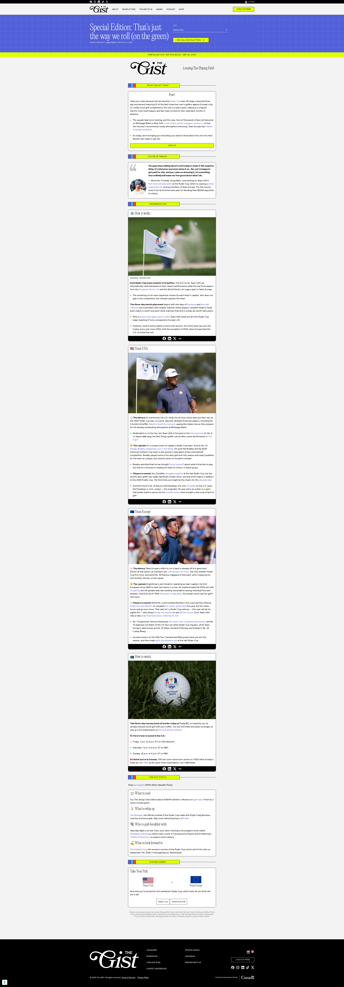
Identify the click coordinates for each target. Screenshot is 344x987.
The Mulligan (136, 815)
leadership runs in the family (159, 448)
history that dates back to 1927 (154, 316)
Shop (181, 9)
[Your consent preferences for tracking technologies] (4, 982)
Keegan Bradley (137, 448)
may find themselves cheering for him (160, 615)
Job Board (151, 950)
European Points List (149, 289)
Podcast (170, 9)
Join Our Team (153, 962)
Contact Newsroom (156, 968)
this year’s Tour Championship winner (187, 621)
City (175, 26)
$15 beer (185, 818)
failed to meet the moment (162, 424)
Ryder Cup (175, 101)
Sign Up (172, 145)
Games (159, 9)
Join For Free (243, 9)
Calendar (190, 956)
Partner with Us (193, 962)
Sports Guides (192, 950)
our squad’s (139, 785)
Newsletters (128, 9)
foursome (191, 304)
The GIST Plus (145, 9)
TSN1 (145, 762)
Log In (251, 2)
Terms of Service (128, 977)
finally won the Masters (141, 606)
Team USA (163, 902)
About (115, 9)
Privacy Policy (143, 977)
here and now (196, 433)
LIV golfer (191, 485)
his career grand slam (175, 606)
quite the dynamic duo (166, 640)
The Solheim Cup (138, 849)
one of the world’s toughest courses (183, 123)
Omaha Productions (139, 837)
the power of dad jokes (171, 593)
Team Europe (178, 902)
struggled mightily (174, 473)
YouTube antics (173, 492)
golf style (198, 799)
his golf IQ (135, 590)
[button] (180, 338)
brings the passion (163, 612)
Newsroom (151, 956)
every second (176, 464)
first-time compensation (160, 183)
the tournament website (170, 729)
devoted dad (205, 480)
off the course (186, 612)
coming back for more (178, 571)
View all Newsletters (190, 40)
